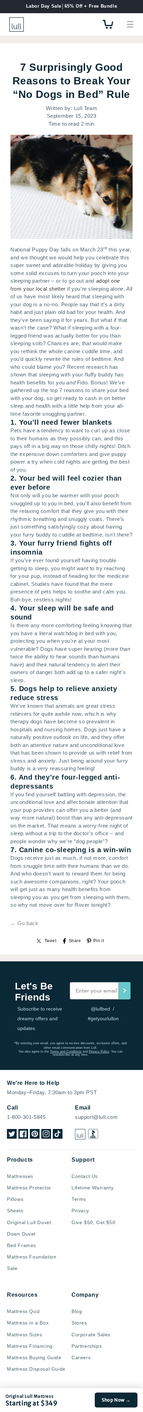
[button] (130, 24)
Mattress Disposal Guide (36, 1369)
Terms (79, 1199)
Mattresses (20, 1176)
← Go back (24, 923)
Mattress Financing (30, 1346)
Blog (77, 1311)
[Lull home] (80, 1134)
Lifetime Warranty (92, 1187)
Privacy (80, 1210)
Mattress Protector (29, 1187)
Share (75, 940)
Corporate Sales (91, 1334)
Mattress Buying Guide (34, 1357)
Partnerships (87, 1346)
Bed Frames (21, 1245)
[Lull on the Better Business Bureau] (93, 1134)
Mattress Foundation (31, 1257)
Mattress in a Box (28, 1323)
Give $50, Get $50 (93, 1222)
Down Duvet (21, 1234)
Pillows (15, 1199)
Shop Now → (116, 1400)
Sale (12, 1268)
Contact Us (85, 1176)
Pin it (98, 940)
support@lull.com (96, 1117)
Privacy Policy (99, 1051)
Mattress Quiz (23, 1311)
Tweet (50, 940)
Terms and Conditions (66, 1051)
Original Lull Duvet (29, 1222)
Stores (79, 1323)
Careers (81, 1357)
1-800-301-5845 (26, 1117)
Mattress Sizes (24, 1334)
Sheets (15, 1210)
